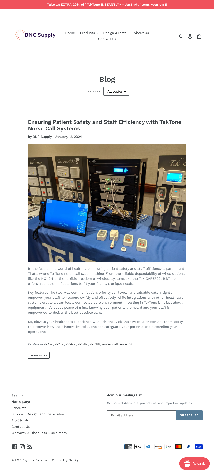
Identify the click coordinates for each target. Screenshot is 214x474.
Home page (20, 402)
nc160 (59, 344)
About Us (141, 33)
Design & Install (116, 33)
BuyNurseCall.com (35, 460)
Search (17, 395)
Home (70, 33)
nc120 (48, 344)
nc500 (83, 344)
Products (88, 33)
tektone (126, 344)
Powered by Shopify (65, 460)
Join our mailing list (124, 395)
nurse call (110, 344)
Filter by (94, 91)
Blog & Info (20, 420)
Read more (38, 355)
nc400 (71, 344)
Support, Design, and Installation (38, 414)
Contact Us (107, 39)
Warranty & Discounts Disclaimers (39, 433)
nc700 (95, 344)
